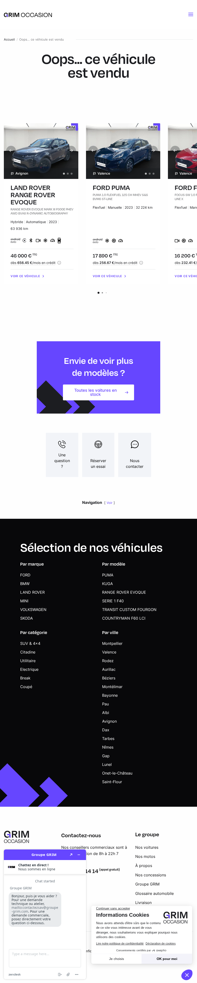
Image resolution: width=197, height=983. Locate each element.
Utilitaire (28, 660)
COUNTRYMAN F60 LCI (123, 618)
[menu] (190, 14)
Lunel (107, 764)
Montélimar (112, 686)
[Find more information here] (45, 914)
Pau (105, 704)
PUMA (107, 575)
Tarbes (108, 738)
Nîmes (107, 747)
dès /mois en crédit (33, 263)
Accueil (9, 39)
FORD (25, 575)
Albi (105, 712)
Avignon (109, 721)
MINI (24, 600)
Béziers (108, 678)
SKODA (26, 618)
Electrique (29, 669)
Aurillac (109, 669)
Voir (109, 503)
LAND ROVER (32, 592)
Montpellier (112, 643)
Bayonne (110, 695)
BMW (25, 583)
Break (25, 678)
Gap (106, 755)
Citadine (27, 652)
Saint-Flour (112, 781)
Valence (109, 652)
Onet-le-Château (117, 773)
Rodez (108, 660)
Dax (105, 729)
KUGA (107, 583)
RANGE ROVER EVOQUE (124, 592)
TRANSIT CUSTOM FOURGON (129, 609)
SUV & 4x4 (30, 643)
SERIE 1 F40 (113, 600)
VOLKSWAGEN (33, 609)
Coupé (26, 686)
